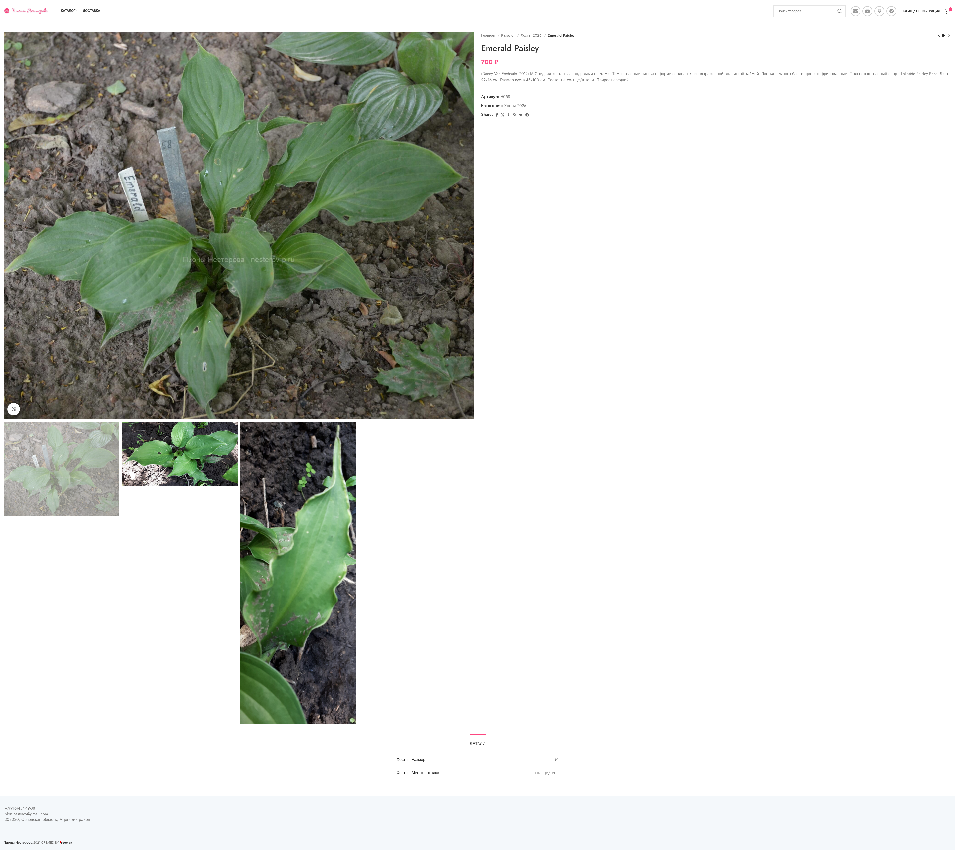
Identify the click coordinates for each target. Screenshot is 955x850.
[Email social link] (855, 11)
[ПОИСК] (840, 11)
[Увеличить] (13, 409)
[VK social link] (520, 115)
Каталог (508, 35)
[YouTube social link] (867, 11)
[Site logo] (26, 11)
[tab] (478, 741)
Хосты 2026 (532, 35)
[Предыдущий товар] (938, 35)
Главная (488, 35)
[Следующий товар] (948, 35)
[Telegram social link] (891, 11)
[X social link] (502, 115)
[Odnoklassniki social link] (879, 11)
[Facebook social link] (496, 115)
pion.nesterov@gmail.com (26, 814)
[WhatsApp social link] (514, 115)
